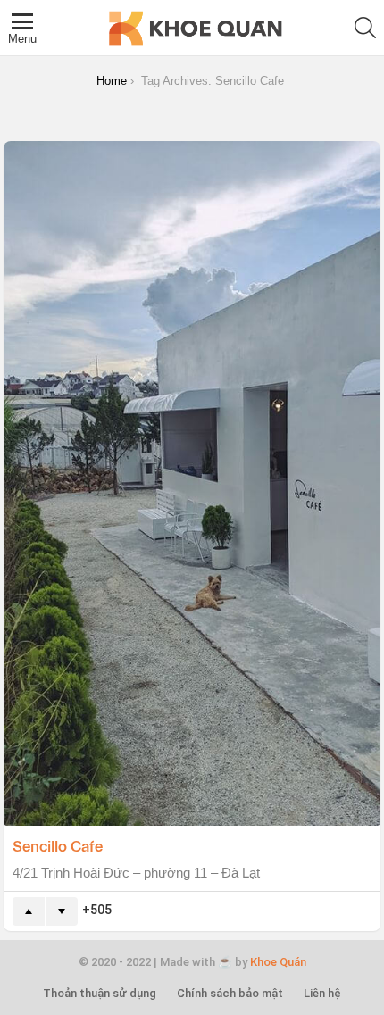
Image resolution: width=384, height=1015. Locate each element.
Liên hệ (322, 993)
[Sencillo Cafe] (192, 483)
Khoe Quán (278, 962)
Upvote (29, 911)
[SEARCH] (365, 28)
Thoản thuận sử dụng (99, 993)
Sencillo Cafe (58, 845)
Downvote (62, 911)
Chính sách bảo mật (230, 993)
